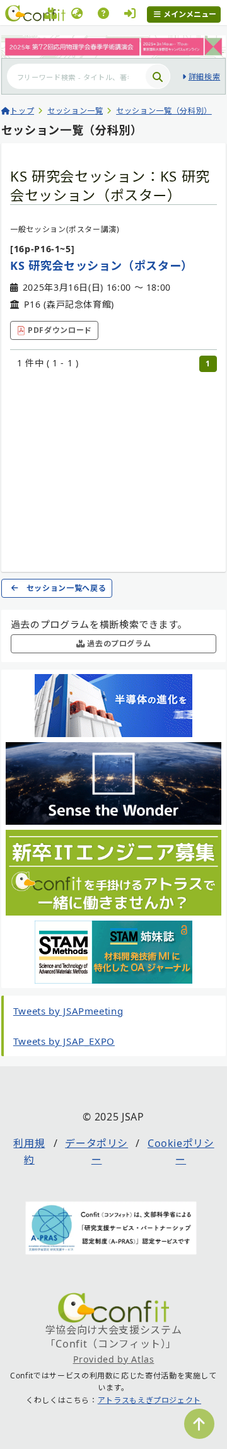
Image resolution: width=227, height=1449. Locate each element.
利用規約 (29, 1151)
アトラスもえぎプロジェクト (149, 1400)
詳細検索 (204, 76)
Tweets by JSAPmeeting (68, 1010)
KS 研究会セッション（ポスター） (101, 265)
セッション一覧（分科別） (164, 110)
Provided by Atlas (113, 1359)
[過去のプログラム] (50, 15)
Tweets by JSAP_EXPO (64, 1041)
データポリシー (96, 1151)
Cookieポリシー (181, 1151)
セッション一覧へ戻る (66, 588)
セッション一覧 (75, 110)
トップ (22, 110)
